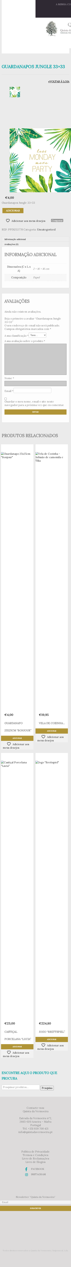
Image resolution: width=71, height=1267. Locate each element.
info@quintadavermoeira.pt (35, 1132)
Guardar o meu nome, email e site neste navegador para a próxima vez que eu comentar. (34, 403)
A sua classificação (16, 335)
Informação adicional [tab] (15, 239)
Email (8, 391)
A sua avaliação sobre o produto (24, 341)
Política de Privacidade (35, 1151)
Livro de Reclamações (35, 1158)
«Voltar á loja (58, 81)
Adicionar (13, 210)
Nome (9, 378)
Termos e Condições (35, 1155)
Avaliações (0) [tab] (11, 244)
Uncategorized (46, 229)
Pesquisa (47, 1088)
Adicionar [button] (17, 738)
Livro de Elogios (35, 1162)
